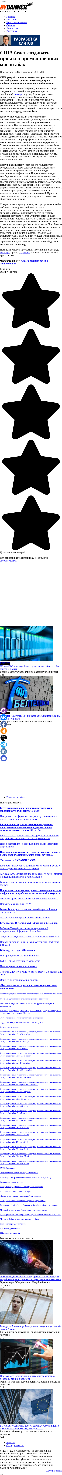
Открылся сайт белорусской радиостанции (19, 1172)
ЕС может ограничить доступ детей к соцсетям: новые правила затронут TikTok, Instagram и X (29, 1427)
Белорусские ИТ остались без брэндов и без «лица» (29, 923)
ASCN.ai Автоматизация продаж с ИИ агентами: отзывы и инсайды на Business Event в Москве (31, 875)
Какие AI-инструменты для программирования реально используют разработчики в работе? (30, 867)
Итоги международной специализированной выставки (24, 999)
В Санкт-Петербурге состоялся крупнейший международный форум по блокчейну (24, 930)
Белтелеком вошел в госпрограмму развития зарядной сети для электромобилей (26, 809)
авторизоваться (8, 560)
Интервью (11, 31)
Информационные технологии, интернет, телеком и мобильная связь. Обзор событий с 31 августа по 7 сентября (30, 1083)
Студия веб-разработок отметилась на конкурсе (21, 1022)
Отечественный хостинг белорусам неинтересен (21, 1018)
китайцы (5, 252)
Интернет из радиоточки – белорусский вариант (21, 1186)
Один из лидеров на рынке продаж (19, 980)
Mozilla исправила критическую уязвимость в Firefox (29, 898)
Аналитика (12, 28)
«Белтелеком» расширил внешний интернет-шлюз (22, 1196)
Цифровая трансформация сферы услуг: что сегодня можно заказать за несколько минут (28, 817)
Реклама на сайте (15, 797)
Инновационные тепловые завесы (18, 966)
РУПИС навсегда (7, 1168)
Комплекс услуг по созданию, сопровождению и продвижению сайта (31, 994)
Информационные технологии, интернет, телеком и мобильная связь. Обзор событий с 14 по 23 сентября (30, 1068)
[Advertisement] (31, 595)
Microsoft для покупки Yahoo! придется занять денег (23, 1210)
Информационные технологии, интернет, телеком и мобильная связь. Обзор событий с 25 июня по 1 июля (30, 1119)
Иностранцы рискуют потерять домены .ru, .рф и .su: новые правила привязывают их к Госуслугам (30, 853)
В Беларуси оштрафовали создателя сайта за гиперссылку (26, 1177)
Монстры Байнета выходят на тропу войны (19, 1219)
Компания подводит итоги (12, 1182)
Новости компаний (16, 22)
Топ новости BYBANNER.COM (18, 860)
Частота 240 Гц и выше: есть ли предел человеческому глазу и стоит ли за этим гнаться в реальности (29, 837)
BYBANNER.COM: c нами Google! (15, 1191)
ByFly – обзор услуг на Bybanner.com (20, 961)
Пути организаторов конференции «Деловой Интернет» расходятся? (30, 1214)
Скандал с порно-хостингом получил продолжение (22, 1200)
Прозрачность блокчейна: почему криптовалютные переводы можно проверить (27, 1377)
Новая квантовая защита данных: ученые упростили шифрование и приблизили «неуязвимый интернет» (30, 892)
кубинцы (25, 252)
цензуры (18, 94)
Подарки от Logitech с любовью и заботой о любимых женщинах (29, 1205)
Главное (10, 16)
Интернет (11, 19)
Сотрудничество (15, 1445)
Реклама (10, 1442)
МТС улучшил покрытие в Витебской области (25, 917)
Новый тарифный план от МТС (17, 904)
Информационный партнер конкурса (20, 955)
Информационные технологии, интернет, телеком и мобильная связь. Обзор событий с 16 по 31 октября (30, 1054)
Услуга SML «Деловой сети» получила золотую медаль (30, 936)
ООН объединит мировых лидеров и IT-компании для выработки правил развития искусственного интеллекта (30, 1278)
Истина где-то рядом (9, 1027)
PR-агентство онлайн (10, 1233)
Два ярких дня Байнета (10, 1228)
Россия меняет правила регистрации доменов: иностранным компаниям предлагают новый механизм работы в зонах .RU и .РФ (26, 827)
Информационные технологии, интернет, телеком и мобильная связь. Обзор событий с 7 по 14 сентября (30, 1076)
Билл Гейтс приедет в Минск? (13, 1224)
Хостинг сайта (54, 1470)
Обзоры (10, 25)
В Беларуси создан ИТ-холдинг (17, 950)
